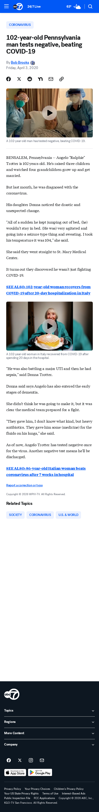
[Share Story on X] (19, 79)
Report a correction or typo (24, 485)
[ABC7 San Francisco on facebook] (8, 760)
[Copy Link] (61, 79)
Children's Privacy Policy (69, 789)
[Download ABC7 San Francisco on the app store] (15, 772)
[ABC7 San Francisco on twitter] (19, 760)
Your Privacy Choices (37, 789)
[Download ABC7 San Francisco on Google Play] (40, 772)
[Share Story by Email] (51, 79)
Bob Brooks (20, 62)
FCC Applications (44, 798)
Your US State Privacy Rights (21, 793)
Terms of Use (50, 793)
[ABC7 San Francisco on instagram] (30, 760)
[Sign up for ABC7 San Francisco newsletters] (42, 760)
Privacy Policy (12, 789)
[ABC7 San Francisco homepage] (18, 6)
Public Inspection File (17, 798)
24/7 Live (34, 6)
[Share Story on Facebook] (8, 79)
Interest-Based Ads (73, 793)
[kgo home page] (11, 694)
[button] (6, 6)
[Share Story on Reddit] (30, 79)
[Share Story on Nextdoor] (40, 79)
